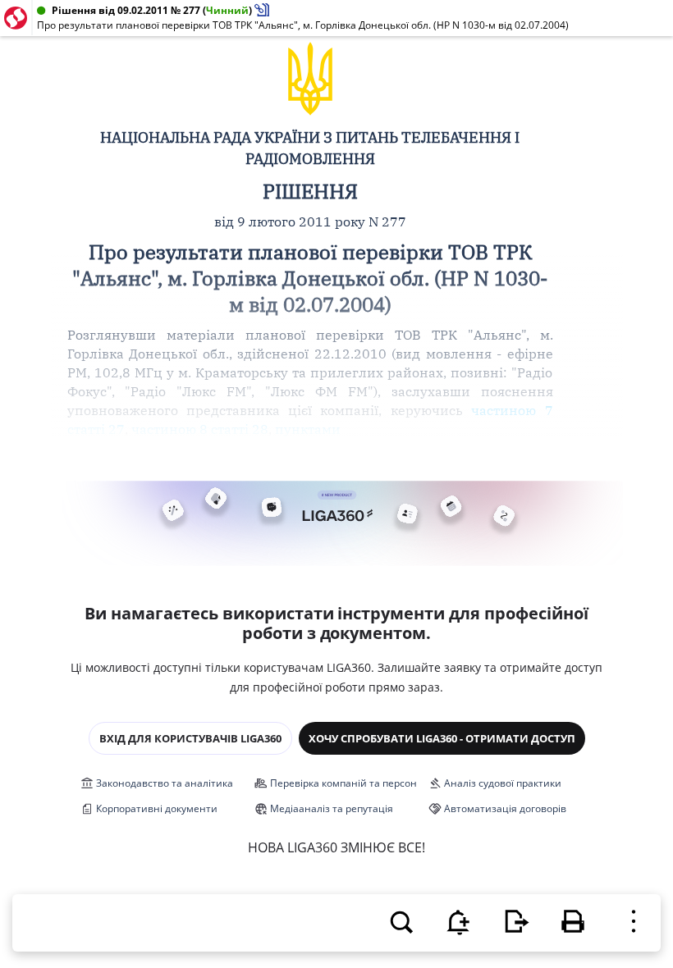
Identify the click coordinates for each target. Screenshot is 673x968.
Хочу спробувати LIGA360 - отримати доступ (442, 738)
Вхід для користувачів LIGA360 (190, 738)
